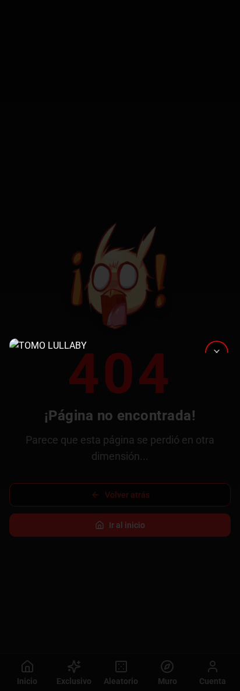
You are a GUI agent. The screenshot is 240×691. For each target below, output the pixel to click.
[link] (120, 345)
